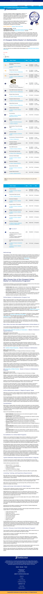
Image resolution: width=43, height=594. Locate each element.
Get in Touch (22, 586)
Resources (36, 5)
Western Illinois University (19, 30)
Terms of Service (22, 579)
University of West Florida (12, 369)
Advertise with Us (22, 588)
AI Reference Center (22, 581)
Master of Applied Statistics (15, 163)
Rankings (29, 5)
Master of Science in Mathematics (16, 71)
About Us (22, 576)
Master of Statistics (14, 123)
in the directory (27, 258)
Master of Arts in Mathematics (16, 153)
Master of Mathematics (14, 139)
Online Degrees (21, 5)
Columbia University (7, 316)
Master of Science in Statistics (16, 148)
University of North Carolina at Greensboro (20, 29)
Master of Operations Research (16, 121)
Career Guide (20, 26)
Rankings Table (14, 26)
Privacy (22, 578)
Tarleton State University (11, 347)
